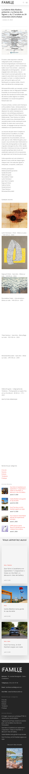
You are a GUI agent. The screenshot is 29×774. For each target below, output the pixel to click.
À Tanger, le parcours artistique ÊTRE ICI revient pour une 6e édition (14, 717)
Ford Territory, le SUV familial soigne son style (14, 738)
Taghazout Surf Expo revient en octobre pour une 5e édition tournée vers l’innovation (14, 723)
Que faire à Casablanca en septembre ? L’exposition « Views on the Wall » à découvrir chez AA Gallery (13, 730)
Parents (4, 472)
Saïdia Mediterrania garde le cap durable (14, 734)
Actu (5, 565)
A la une (4, 470)
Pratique (4, 478)
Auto (8, 641)
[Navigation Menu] (27, 2)
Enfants (4, 474)
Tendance (5, 476)
